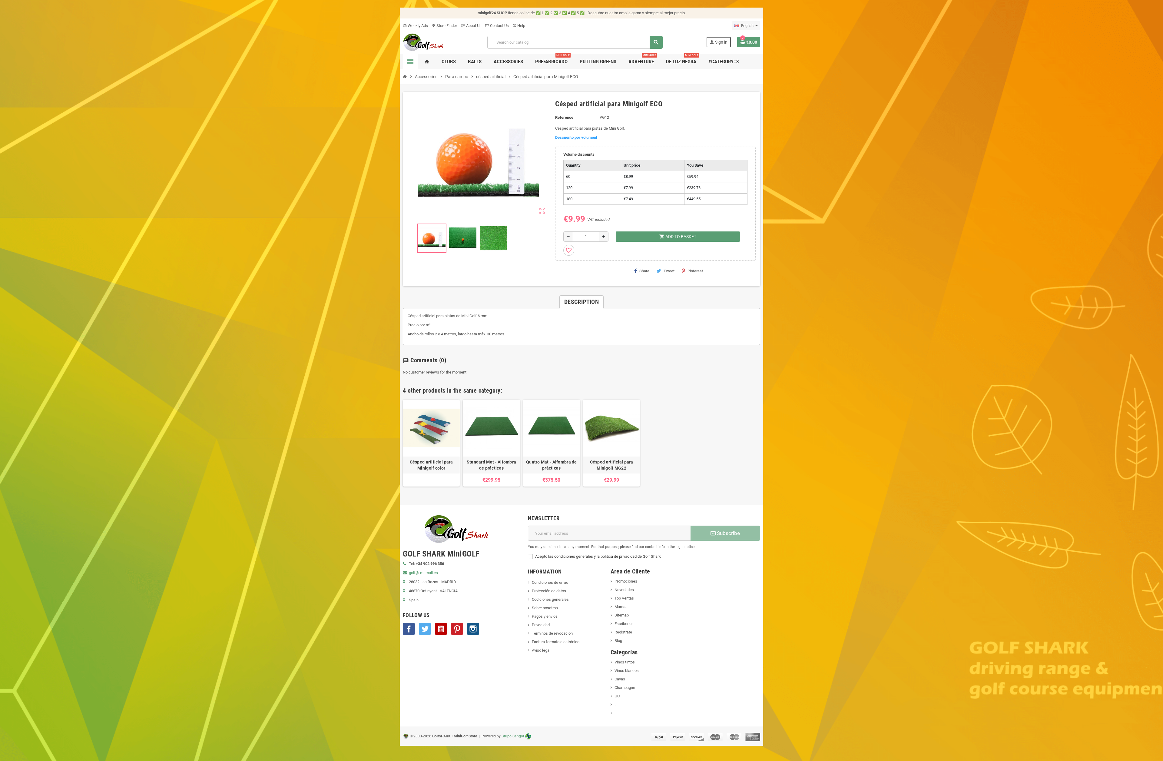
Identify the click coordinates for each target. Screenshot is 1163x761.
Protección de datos (549, 591)
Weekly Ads (415, 25)
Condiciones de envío (550, 582)
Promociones (626, 581)
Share (644, 271)
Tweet (669, 271)
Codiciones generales (550, 599)
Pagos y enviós (545, 616)
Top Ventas (624, 598)
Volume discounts (579, 154)
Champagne (625, 687)
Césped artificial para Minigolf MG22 (611, 465)
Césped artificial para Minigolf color (431, 465)
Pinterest (695, 271)
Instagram (473, 629)
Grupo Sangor (513, 736)
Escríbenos (624, 623)
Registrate (623, 632)
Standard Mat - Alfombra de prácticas (491, 465)
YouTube (441, 629)
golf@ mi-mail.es (423, 572)
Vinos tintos (625, 662)
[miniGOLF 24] (423, 41)
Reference (564, 117)
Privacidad (541, 625)
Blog (618, 640)
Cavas (620, 679)
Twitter (425, 629)
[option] (431, 443)
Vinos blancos (627, 670)
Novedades (624, 589)
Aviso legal (541, 650)
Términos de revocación (552, 633)
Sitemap (622, 615)
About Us (473, 25)
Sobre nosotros (545, 608)
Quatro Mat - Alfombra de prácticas (551, 465)
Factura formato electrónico (555, 642)
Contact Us (499, 25)
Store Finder (444, 25)
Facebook (409, 629)
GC (617, 696)
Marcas (621, 606)
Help (518, 25)
